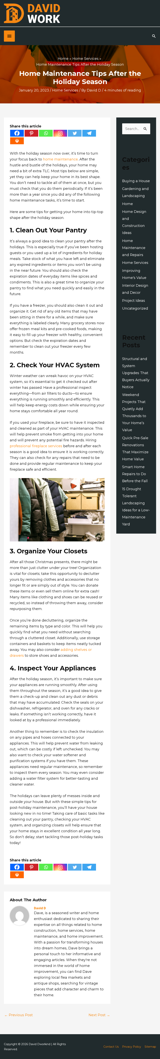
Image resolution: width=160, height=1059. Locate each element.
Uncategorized (135, 308)
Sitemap (150, 1046)
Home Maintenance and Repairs (133, 248)
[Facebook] (17, 133)
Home (127, 204)
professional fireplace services (36, 446)
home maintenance (60, 159)
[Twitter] (75, 133)
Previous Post (18, 1015)
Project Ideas (133, 300)
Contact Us (111, 1046)
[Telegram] (89, 133)
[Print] (17, 140)
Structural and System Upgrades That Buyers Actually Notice (135, 373)
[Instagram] (60, 133)
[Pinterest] (31, 133)
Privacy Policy (131, 1046)
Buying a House (136, 181)
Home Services (65, 90)
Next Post (99, 1015)
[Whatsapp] (46, 133)
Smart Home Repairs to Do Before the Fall (135, 474)
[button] (154, 36)
